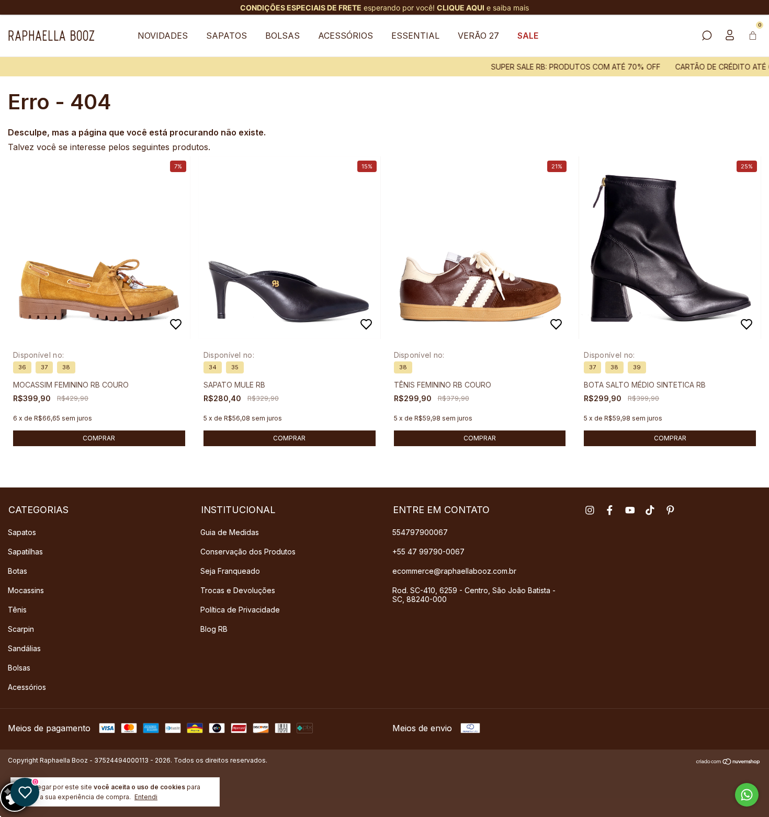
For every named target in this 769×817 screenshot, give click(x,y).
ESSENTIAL (415, 35)
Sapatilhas (25, 551)
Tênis (17, 609)
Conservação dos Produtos (248, 551)
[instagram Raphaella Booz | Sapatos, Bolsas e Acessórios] (590, 510)
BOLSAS (282, 35)
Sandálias (24, 648)
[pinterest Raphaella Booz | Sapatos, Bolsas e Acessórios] (670, 510)
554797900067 (420, 532)
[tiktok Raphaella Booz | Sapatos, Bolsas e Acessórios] (650, 510)
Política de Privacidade (240, 609)
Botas (17, 570)
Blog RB (214, 629)
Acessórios (27, 687)
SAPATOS (226, 35)
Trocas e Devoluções (237, 590)
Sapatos (22, 532)
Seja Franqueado (230, 570)
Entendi (145, 797)
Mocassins (26, 590)
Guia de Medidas (229, 532)
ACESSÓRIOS (345, 35)
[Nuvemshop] (728, 761)
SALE (527, 35)
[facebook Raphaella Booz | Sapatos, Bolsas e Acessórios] (610, 510)
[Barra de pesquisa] (706, 36)
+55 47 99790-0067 (428, 551)
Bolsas (19, 667)
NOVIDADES (163, 35)
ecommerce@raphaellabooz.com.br (454, 570)
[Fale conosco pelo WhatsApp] (747, 795)
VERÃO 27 (478, 35)
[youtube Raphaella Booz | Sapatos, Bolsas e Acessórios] (630, 510)
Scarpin (21, 629)
